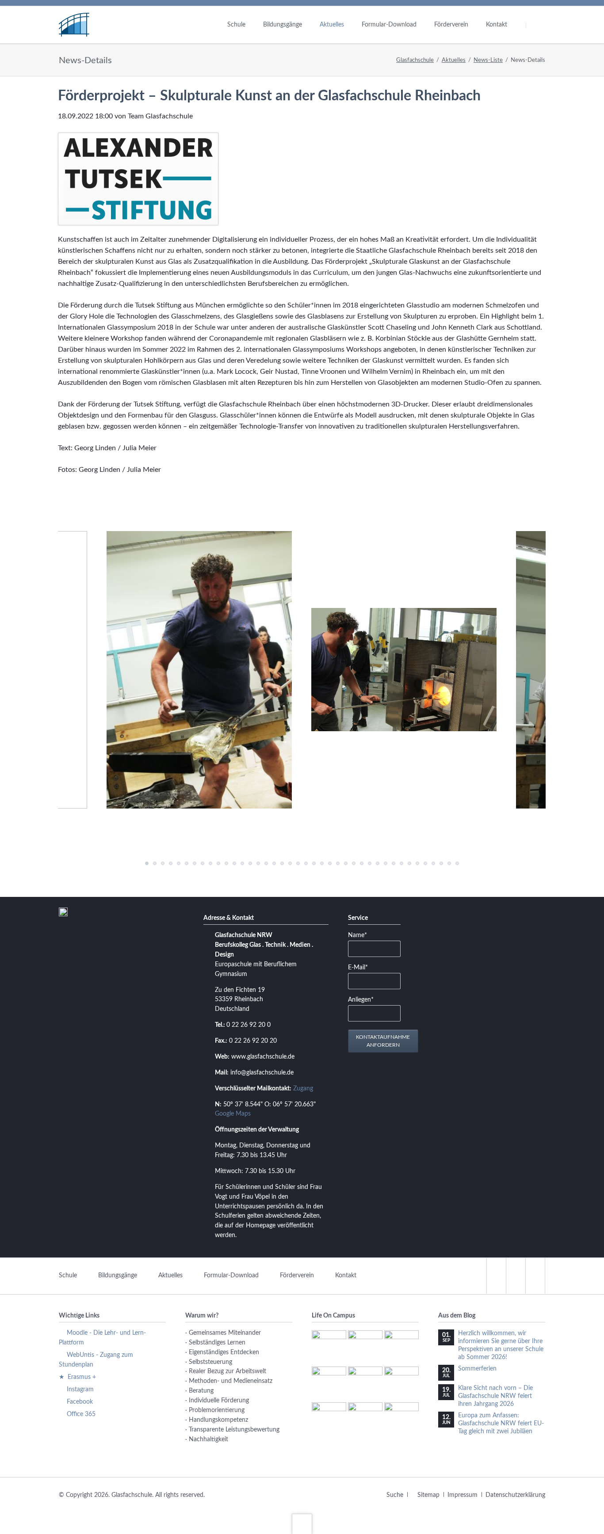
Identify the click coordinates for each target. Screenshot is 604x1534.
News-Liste (488, 60)
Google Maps (233, 1114)
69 (417, 863)
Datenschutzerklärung (515, 1495)
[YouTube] (515, 1276)
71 (425, 863)
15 (202, 863)
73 (433, 863)
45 (322, 863)
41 (306, 863)
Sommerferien (477, 1369)
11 (187, 863)
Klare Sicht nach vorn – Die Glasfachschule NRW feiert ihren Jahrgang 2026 (495, 1396)
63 (394, 863)
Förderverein (297, 1275)
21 (226, 863)
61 (386, 863)
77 (449, 863)
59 (378, 863)
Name (361, 935)
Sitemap (428, 1495)
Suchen (537, 25)
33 (274, 863)
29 (258, 863)
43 (314, 863)
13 (195, 863)
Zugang (303, 1089)
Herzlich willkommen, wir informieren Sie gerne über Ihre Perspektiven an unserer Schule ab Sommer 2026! (500, 1345)
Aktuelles (454, 60)
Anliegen (361, 999)
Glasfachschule (415, 60)
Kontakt (345, 1275)
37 (290, 863)
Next (476, 863)
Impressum (462, 1495)
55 (362, 863)
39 (298, 863)
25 (242, 863)
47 (330, 863)
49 (338, 863)
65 (401, 863)
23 (234, 863)
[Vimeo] (535, 1276)
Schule (68, 1275)
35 (282, 863)
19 (218, 863)
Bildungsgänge (117, 1275)
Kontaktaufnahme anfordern (383, 1041)
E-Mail (361, 967)
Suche (394, 1495)
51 (346, 863)
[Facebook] (496, 1276)
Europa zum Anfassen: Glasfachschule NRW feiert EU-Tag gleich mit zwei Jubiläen (501, 1423)
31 (266, 863)
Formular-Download (231, 1275)
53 (354, 863)
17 (210, 863)
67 (409, 863)
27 (250, 863)
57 (370, 863)
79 (457, 863)
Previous (128, 863)
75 (441, 863)
